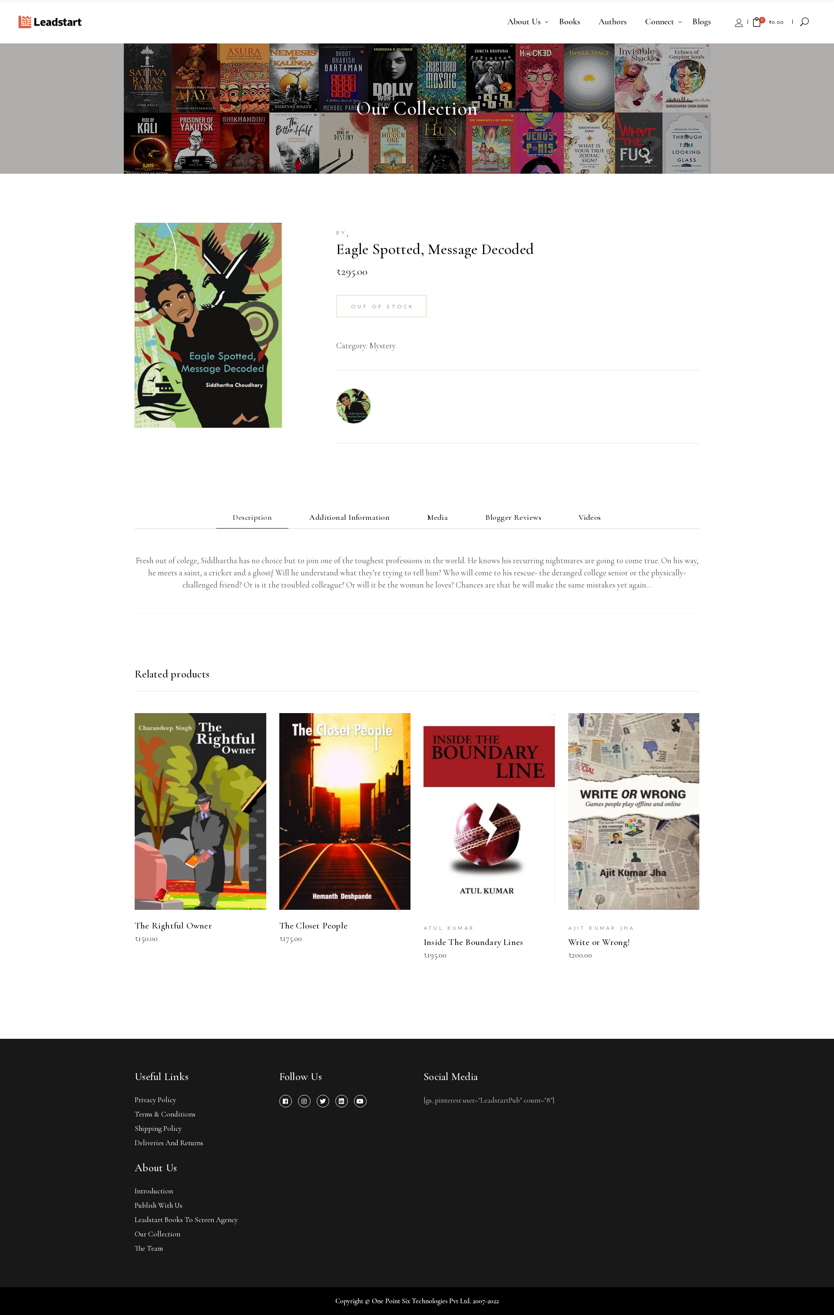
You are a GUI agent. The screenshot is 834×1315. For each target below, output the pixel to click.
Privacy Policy (155, 1099)
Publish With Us (158, 1205)
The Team (149, 1248)
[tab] (252, 519)
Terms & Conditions (165, 1114)
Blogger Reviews (513, 517)
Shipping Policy (158, 1128)
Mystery (382, 345)
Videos (590, 517)
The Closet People (313, 925)
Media (437, 517)
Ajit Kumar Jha (601, 928)
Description (252, 517)
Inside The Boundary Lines (473, 942)
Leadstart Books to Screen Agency (186, 1219)
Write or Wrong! (599, 942)
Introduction (154, 1191)
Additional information (349, 517)
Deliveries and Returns (169, 1142)
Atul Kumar (449, 928)
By (341, 233)
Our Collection (157, 1234)
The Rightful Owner (173, 925)
